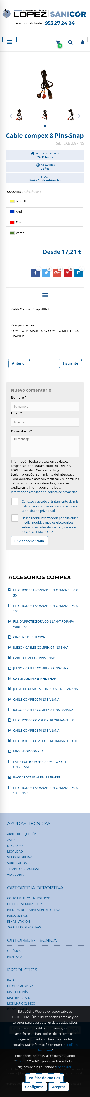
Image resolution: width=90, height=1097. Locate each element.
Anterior (19, 363)
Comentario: (21, 431)
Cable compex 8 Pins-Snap (45, 135)
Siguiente (70, 363)
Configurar (63, 1067)
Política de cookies (44, 1078)
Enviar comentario (29, 541)
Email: (16, 413)
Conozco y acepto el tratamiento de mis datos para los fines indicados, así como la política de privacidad (50, 506)
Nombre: (18, 397)
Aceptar (21, 1061)
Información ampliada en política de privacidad (44, 492)
